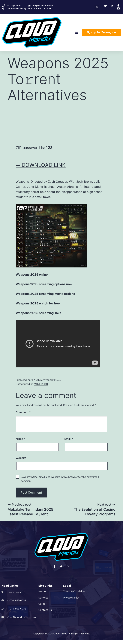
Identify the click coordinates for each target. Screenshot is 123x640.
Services (43, 597)
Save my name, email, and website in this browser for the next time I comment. (60, 478)
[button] (76, 32)
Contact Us (45, 610)
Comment (23, 412)
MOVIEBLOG (41, 383)
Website (21, 457)
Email (68, 438)
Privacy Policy (71, 597)
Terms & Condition (74, 591)
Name (20, 438)
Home (42, 591)
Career (42, 603)
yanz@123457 (53, 379)
